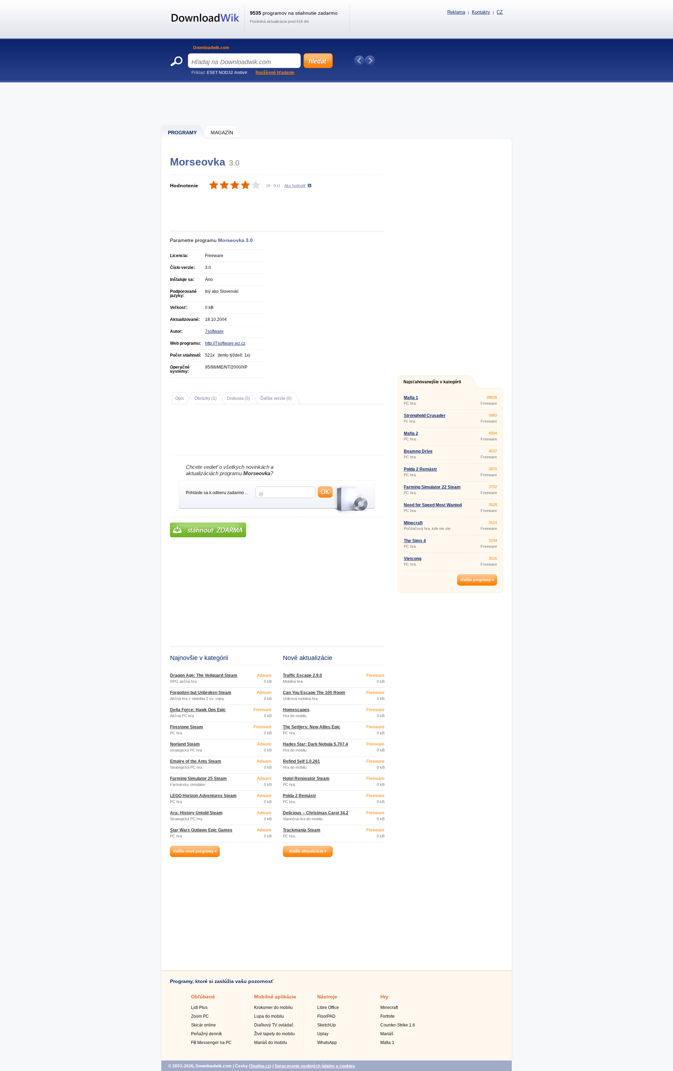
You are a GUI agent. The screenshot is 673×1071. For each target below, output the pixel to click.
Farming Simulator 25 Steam (198, 778)
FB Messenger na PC (211, 1042)
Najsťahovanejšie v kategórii (432, 381)
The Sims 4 (415, 540)
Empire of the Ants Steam (195, 761)
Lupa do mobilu (269, 1016)
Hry (384, 996)
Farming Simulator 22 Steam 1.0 (432, 489)
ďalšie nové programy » (195, 851)
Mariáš (386, 1033)
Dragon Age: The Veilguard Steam (203, 675)
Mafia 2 (411, 433)
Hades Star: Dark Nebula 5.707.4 (315, 744)
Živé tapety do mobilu (274, 1033)
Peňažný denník (206, 1033)
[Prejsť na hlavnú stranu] (205, 25)
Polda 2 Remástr (299, 795)
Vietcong (412, 558)
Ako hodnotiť (295, 185)
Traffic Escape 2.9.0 (302, 675)
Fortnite (387, 1016)
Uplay (322, 1033)
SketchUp (326, 1025)
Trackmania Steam (301, 830)
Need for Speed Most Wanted (433, 505)
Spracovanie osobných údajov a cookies (314, 1066)
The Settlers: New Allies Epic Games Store (311, 729)
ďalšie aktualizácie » (307, 851)
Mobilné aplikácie (275, 996)
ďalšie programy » (477, 580)
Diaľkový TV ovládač (273, 1025)
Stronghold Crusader (425, 415)
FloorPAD (326, 1016)
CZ (500, 12)
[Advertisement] (337, 103)
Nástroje (327, 996)
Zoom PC (200, 1016)
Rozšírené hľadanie (275, 72)
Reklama (456, 12)
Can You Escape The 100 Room (314, 692)
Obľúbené (203, 996)
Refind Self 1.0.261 (301, 761)
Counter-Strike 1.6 (397, 1025)
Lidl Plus (199, 1007)
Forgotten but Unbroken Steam (200, 692)
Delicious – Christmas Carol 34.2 (315, 812)
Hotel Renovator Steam (306, 778)
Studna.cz (260, 1066)
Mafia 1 (411, 397)
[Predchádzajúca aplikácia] (359, 60)
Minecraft (413, 522)
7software (214, 331)
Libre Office (328, 1007)
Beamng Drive (418, 451)
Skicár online (203, 1025)
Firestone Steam (186, 727)
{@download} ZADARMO (208, 530)
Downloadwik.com (211, 47)
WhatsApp (327, 1042)
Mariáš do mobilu (270, 1042)
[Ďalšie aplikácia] (370, 60)
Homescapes (296, 709)
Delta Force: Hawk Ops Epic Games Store (198, 711)
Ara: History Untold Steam (196, 812)
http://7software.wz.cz (225, 343)
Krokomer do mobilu (273, 1007)
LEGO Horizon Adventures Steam (203, 795)
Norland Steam (185, 744)
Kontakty (481, 12)
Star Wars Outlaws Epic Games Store (201, 832)
